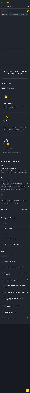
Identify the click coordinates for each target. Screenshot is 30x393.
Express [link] (3, 6)
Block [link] (11, 6)
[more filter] (27, 11)
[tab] (3, 6)
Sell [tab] (10, 11)
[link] (15, 223)
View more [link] (24, 209)
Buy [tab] (4, 11)
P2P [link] (8, 6)
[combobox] (4, 14)
